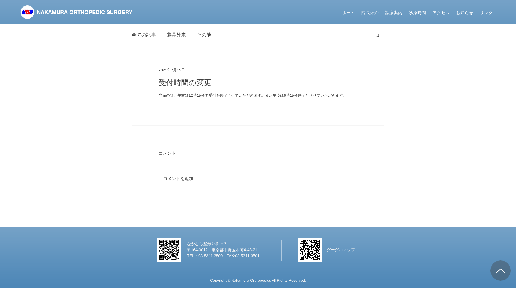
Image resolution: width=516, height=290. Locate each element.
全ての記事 (144, 35)
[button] (394, 13)
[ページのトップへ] (500, 270)
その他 (204, 35)
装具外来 (176, 35)
